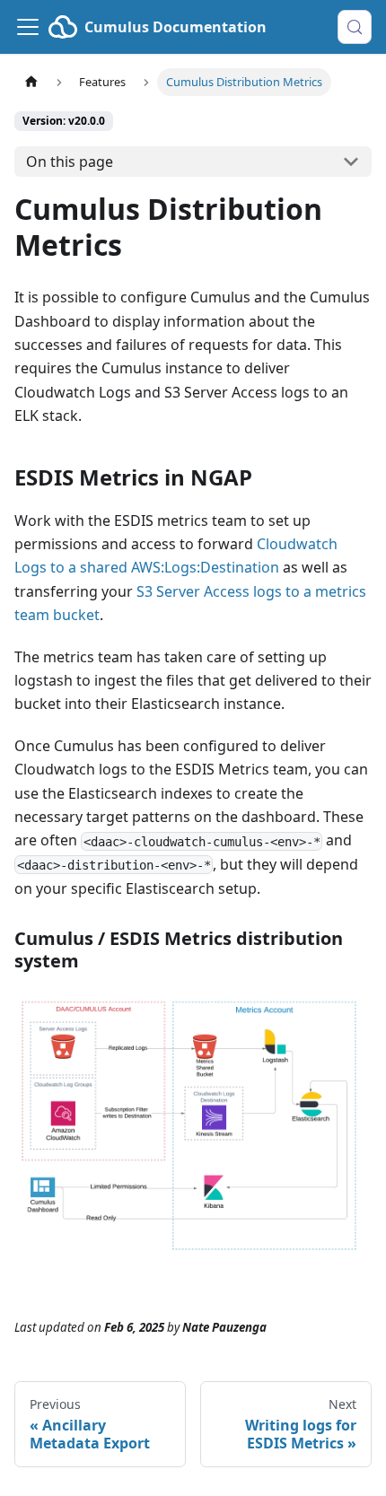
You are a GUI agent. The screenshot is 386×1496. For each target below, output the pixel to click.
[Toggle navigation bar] (27, 26)
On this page (69, 161)
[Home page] (31, 82)
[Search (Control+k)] (355, 27)
